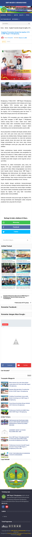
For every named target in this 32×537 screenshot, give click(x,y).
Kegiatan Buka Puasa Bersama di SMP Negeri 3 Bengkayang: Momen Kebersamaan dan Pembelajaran (16, 297)
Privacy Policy (27, 533)
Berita (6, 28)
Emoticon (5, 324)
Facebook (16, 227)
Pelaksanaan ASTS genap (22, 302)
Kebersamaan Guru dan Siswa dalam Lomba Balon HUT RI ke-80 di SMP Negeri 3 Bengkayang (19, 384)
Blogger (19, 534)
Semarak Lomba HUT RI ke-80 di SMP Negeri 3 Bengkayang (23, 274)
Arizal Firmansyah (12, 533)
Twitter (16, 231)
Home (2, 28)
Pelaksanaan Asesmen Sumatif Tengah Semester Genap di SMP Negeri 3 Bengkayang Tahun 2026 (19, 446)
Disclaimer (20, 533)
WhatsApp (16, 222)
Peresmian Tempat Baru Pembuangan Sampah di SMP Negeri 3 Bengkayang (8, 261)
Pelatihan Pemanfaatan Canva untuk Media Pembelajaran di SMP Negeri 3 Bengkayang (8, 288)
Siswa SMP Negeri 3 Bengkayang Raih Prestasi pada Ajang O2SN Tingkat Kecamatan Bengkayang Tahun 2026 (19, 438)
